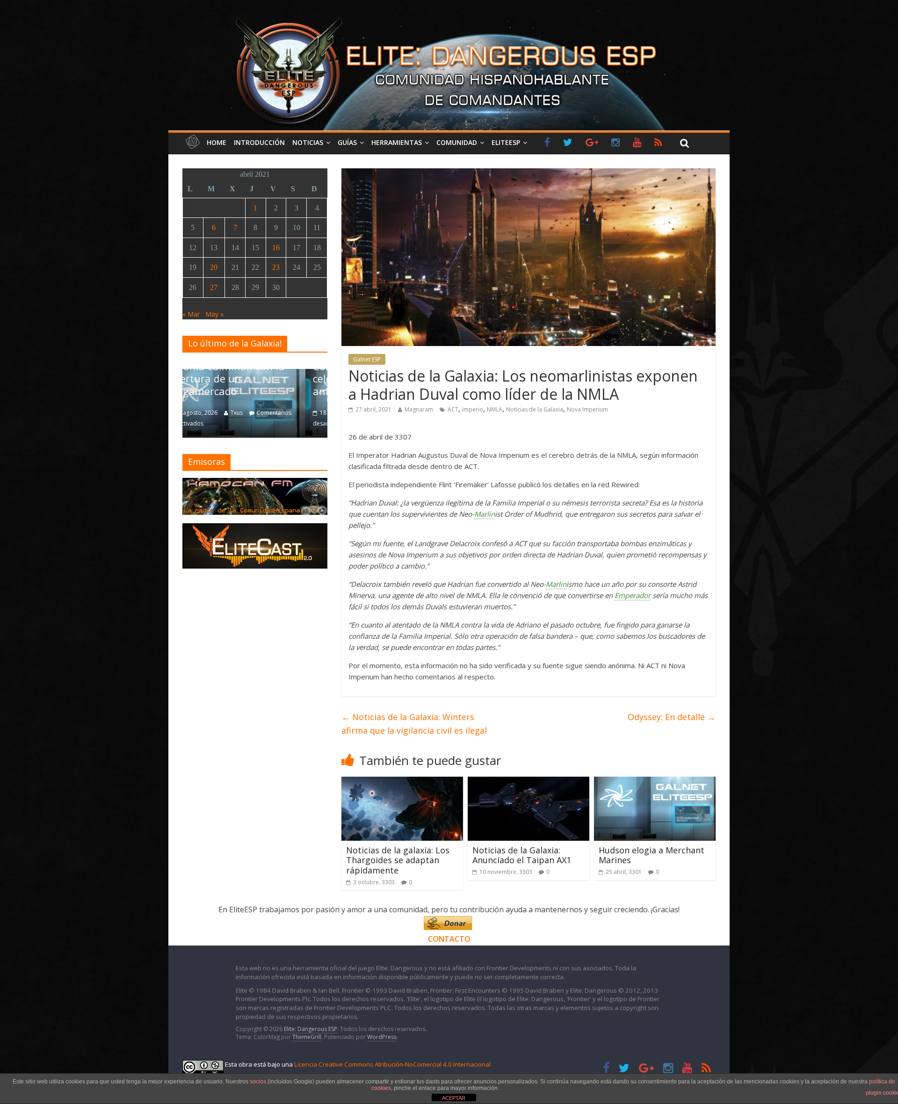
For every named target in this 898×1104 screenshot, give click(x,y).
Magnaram (419, 409)
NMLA (494, 409)
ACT (453, 409)
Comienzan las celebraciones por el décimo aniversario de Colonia (257, 378)
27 (213, 287)
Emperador (633, 595)
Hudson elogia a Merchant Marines (651, 855)
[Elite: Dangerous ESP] (449, 16)
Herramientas (396, 142)
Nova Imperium (587, 409)
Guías (347, 142)
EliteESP (506, 142)
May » (214, 314)
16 (276, 248)
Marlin (484, 514)
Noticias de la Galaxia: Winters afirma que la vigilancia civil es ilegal (414, 723)
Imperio (472, 409)
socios (258, 1081)
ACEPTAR (453, 1098)
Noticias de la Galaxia (534, 409)
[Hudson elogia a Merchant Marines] (655, 782)
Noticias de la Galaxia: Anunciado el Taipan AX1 (521, 855)
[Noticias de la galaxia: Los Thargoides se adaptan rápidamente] (402, 782)
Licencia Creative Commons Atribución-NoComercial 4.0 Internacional (392, 1064)
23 (276, 267)
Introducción (259, 142)
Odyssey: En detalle (672, 716)
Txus (259, 413)
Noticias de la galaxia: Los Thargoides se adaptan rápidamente (397, 860)
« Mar (191, 314)
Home (216, 142)
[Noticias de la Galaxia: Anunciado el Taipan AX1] (528, 782)
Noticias (307, 142)
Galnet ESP (367, 359)
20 (213, 267)
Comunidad (456, 142)
